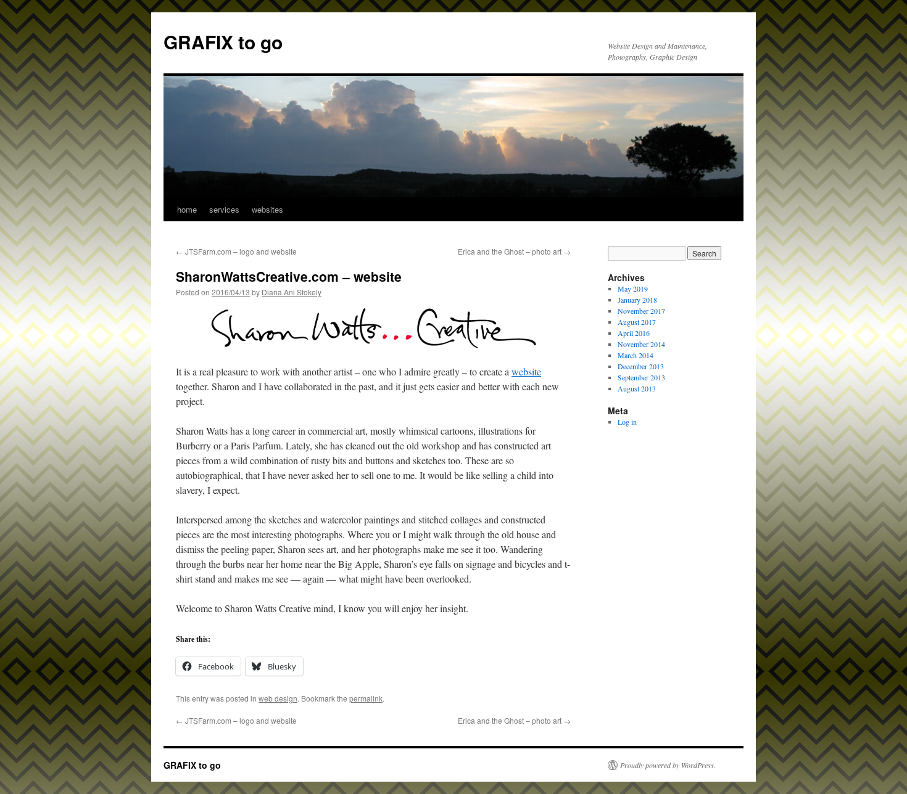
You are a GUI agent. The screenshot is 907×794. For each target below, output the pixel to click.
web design (278, 698)
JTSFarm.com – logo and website (236, 251)
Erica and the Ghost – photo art (514, 251)
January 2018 (637, 300)
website (526, 371)
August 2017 (637, 322)
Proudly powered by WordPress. (668, 765)
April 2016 (634, 333)
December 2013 (641, 366)
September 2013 (641, 377)
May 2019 (633, 288)
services (224, 209)
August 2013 (637, 388)
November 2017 (641, 311)
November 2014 (641, 344)
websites (267, 209)
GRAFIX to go (223, 41)
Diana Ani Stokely (291, 292)
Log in (627, 422)
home (187, 209)
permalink (366, 698)
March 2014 (635, 355)
